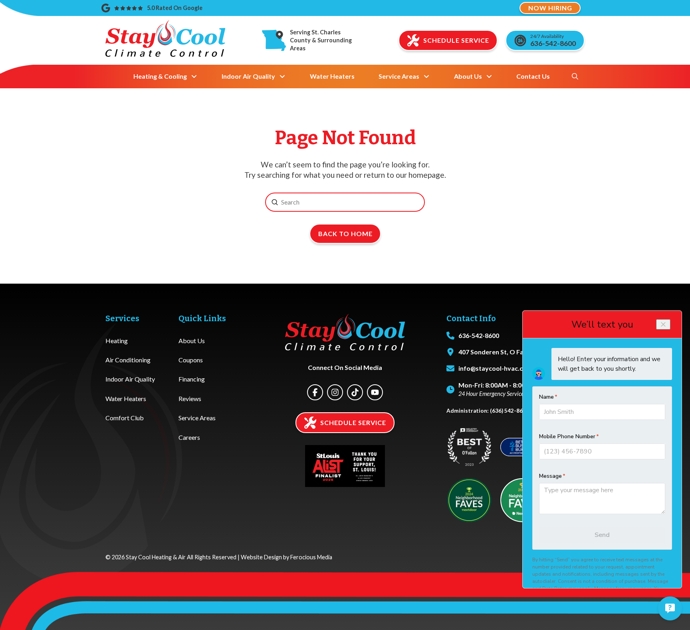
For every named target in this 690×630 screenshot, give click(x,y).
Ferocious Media (311, 557)
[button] (575, 76)
